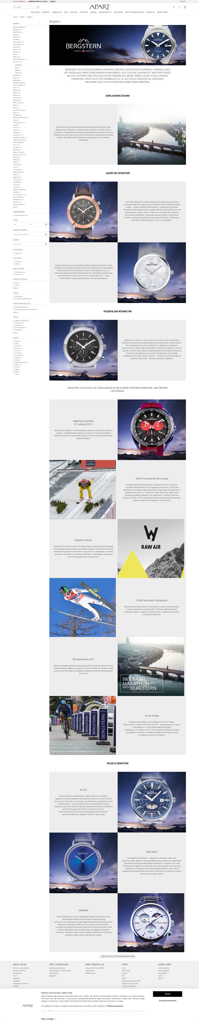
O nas (124, 968)
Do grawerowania (21, 215)
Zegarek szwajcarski (22, 320)
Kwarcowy (19, 274)
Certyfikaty (16, 981)
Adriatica (17, 29)
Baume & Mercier (20, 59)
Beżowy (18, 341)
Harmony (18, 73)
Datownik (19, 325)
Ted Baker (17, 182)
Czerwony (18, 353)
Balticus (17, 57)
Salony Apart (126, 970)
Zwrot (15, 976)
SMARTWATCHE (105, 12)
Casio (16, 88)
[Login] (174, 7)
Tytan (17, 285)
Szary (17, 367)
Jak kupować (17, 973)
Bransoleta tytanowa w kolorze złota (26, 309)
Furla (16, 120)
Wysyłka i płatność (19, 970)
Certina (17, 90)
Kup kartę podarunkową (57, 968)
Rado (16, 175)
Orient (16, 162)
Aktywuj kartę (53, 973)
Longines (17, 147)
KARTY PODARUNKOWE (134, 12)
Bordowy (18, 346)
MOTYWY (74, 12)
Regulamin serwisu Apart (130, 983)
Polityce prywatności (115, 1006)
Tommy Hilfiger (19, 189)
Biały (17, 343)
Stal (17, 283)
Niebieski (18, 357)
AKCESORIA (118, 12)
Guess (16, 130)
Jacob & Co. (18, 135)
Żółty (17, 374)
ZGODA (167, 994)
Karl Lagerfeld (18, 142)
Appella (16, 39)
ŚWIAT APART (162, 12)
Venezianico (18, 199)
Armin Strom (18, 42)
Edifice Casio (18, 102)
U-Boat (16, 192)
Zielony (18, 369)
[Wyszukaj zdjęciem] (38, 7)
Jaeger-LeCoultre (19, 140)
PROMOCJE (150, 12)
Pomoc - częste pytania (20, 968)
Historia (124, 973)
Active (17, 68)
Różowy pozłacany (21, 362)
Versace (17, 202)
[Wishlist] (179, 7)
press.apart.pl (162, 973)
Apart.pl (15, 17)
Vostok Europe (19, 204)
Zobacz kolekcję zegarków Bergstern (117, 956)
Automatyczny (20, 272)
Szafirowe (19, 296)
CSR (123, 976)
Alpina (16, 34)
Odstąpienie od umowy (20, 983)
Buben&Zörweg (19, 83)
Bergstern (17, 62)
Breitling (17, 80)
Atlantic (16, 47)
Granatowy (19, 355)
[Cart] (185, 7)
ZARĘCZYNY (57, 12)
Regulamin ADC (91, 973)
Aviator (17, 49)
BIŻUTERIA (35, 12)
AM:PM (17, 37)
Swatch (17, 177)
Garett (16, 125)
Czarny (18, 350)
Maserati (17, 150)
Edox (16, 105)
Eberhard (17, 100)
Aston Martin (18, 44)
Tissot (16, 187)
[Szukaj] (46, 224)
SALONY (183, 1)
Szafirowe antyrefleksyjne (24, 299)
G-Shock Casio (19, 122)
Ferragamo (17, 115)
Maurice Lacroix (19, 155)
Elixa (16, 107)
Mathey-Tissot (19, 152)
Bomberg (17, 75)
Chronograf (19, 323)
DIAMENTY (46, 12)
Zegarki (22, 17)
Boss (16, 78)
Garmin (16, 127)
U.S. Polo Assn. (19, 194)
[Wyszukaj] (15, 7)
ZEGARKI (93, 12)
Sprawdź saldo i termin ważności (60, 970)
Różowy (18, 360)
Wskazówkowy (20, 327)
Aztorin (17, 52)
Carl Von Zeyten (19, 85)
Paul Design (18, 170)
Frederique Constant (21, 117)
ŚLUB (66, 12)
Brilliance (18, 70)
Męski (18, 264)
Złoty (17, 371)
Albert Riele (18, 32)
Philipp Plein (18, 172)
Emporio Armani (19, 110)
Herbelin (17, 132)
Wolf (15, 207)
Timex (16, 184)
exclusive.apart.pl (163, 970)
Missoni (17, 157)
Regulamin (16, 978)
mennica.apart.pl (163, 968)
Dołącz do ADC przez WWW (95, 968)
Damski (18, 261)
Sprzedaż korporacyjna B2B (131, 981)
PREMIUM (84, 12)
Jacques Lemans (20, 137)
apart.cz (160, 976)
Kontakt (15, 986)
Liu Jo (16, 145)
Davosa (16, 95)
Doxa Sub (17, 98)
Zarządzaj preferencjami (167, 1000)
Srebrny (18, 364)
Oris (15, 167)
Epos (16, 112)
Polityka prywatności (128, 986)
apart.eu (160, 978)
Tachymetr (19, 330)
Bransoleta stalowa (22, 307)
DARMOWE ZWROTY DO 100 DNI (38, 1)
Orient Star (17, 165)
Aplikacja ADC (90, 970)
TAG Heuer (18, 179)
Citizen (16, 93)
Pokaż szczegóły (47, 1019)
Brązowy (18, 348)
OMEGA (17, 160)
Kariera (124, 978)
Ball (15, 54)
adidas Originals (19, 27)
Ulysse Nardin (18, 197)
